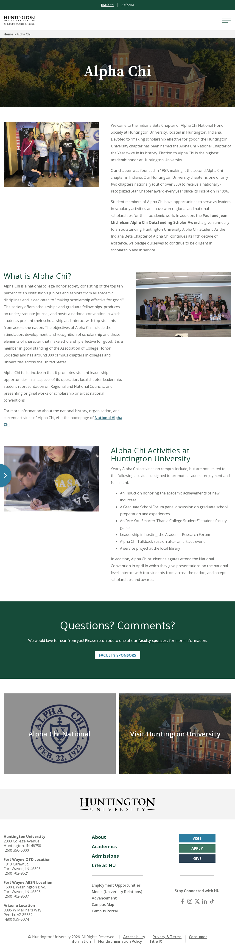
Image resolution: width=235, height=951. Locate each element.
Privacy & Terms (167, 936)
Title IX (155, 941)
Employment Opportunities (116, 885)
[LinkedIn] (204, 901)
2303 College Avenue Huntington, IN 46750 (22, 843)
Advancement (104, 898)
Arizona (127, 5)
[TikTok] (212, 901)
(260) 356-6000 (16, 850)
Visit (197, 838)
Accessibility (134, 936)
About (99, 837)
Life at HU (104, 865)
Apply (197, 848)
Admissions (105, 856)
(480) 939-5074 (16, 919)
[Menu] (226, 20)
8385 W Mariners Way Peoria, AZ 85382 (22, 912)
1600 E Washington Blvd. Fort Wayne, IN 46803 (25, 889)
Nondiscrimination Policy (120, 941)
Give (197, 858)
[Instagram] (190, 901)
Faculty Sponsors (117, 655)
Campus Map (103, 904)
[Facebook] (182, 901)
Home (8, 34)
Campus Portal (105, 911)
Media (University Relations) (117, 891)
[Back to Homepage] (117, 803)
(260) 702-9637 (16, 896)
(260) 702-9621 (16, 873)
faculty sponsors (153, 640)
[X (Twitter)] (197, 901)
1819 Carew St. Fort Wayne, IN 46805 (22, 866)
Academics (104, 846)
